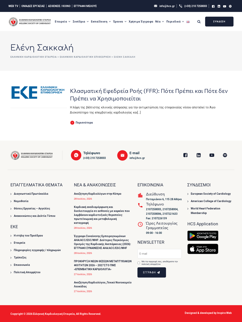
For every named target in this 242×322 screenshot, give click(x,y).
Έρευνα (118, 21)
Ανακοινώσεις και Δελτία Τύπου (34, 215)
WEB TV (13, 6)
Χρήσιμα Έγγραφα (141, 21)
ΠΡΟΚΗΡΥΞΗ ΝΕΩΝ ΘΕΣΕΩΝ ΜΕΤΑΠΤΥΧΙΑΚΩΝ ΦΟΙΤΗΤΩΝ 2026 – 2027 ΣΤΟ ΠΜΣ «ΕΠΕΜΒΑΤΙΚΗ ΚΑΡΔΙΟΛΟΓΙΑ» (103, 265)
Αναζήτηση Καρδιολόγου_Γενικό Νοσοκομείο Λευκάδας (103, 284)
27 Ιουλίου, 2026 (83, 274)
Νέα (158, 21)
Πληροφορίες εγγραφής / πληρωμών (37, 250)
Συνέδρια (79, 21)
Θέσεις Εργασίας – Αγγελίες (32, 208)
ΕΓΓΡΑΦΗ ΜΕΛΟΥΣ (85, 6)
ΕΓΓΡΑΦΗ (150, 272)
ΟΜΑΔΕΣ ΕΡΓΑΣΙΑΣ (33, 6)
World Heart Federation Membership (205, 211)
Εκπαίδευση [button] (99, 21)
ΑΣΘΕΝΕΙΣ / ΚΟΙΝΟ (59, 6)
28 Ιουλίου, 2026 (83, 198)
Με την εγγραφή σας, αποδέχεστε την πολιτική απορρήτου (160, 262)
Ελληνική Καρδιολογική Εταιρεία (54, 313)
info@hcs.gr (167, 6)
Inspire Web (224, 312)
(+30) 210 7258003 (195, 6)
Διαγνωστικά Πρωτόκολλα (31, 193)
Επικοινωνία (22, 264)
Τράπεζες (20, 257)
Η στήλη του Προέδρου (28, 235)
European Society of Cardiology (211, 193)
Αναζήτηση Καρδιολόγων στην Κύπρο (97, 193)
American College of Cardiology (211, 201)
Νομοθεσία (21, 201)
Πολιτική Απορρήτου (27, 272)
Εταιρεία (61, 21)
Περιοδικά (173, 21)
